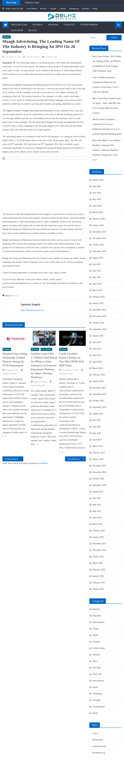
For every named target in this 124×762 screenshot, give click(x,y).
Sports (95, 687)
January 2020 (98, 576)
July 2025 (96, 264)
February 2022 (98, 531)
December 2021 (99, 543)
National (53, 9)
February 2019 (98, 582)
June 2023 (96, 427)
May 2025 (96, 277)
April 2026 (97, 206)
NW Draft (96, 668)
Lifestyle (62, 9)
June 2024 (96, 349)
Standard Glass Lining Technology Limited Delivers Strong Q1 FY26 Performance (15, 359)
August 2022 (97, 492)
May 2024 (96, 355)
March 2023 (97, 446)
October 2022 (98, 479)
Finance (95, 629)
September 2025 (99, 251)
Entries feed (97, 740)
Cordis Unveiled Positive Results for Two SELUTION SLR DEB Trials (71, 359)
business (14, 295)
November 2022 (99, 472)
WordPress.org (98, 753)
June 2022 (96, 505)
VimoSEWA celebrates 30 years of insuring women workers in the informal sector (76, 459)
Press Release (32, 9)
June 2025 (96, 271)
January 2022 (98, 537)
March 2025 (97, 290)
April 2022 (97, 518)
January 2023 (98, 459)
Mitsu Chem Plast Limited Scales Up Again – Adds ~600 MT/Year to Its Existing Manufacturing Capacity (106, 105)
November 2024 (99, 316)
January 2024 (98, 381)
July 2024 (96, 342)
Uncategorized (98, 706)
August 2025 (97, 258)
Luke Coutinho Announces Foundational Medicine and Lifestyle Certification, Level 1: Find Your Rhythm (70, 4)
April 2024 (97, 362)
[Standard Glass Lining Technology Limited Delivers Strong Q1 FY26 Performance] (16, 338)
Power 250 (97, 674)
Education (85, 9)
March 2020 (97, 563)
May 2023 (96, 433)
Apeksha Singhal (33, 57)
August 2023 (97, 414)
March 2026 (97, 212)
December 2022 (99, 466)
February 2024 (98, 375)
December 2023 (99, 388)
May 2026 (96, 199)
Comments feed (99, 746)
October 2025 (98, 245)
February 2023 (98, 453)
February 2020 (98, 569)
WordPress (43, 463)
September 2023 (99, 407)
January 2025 (98, 303)
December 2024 (99, 310)
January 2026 (98, 225)
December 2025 (99, 232)
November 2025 (99, 238)
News (94, 661)
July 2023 (96, 420)
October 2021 (98, 556)
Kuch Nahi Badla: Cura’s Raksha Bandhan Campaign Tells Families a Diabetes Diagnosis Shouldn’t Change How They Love (106, 150)
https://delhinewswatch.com (32, 310)
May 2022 (96, 511)
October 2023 (98, 401)
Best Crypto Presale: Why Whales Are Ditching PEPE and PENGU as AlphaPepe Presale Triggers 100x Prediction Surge (106, 63)
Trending (96, 700)
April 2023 (97, 440)
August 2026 (97, 180)
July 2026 (96, 186)
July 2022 (96, 498)
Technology (97, 694)
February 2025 (98, 297)
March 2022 (97, 524)
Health (95, 9)
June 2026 (96, 193)
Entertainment (74, 9)
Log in (95, 733)
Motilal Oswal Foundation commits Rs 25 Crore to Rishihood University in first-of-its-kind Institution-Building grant (106, 126)
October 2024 (98, 323)
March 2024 (97, 368)
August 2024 (97, 336)
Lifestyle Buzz (98, 648)
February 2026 (98, 219)
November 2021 (99, 550)
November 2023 (99, 394)
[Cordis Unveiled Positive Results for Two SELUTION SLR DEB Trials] (72, 338)
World (95, 713)
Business (43, 9)
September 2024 (99, 329)
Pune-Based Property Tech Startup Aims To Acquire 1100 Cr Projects (14, 459)
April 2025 (97, 284)
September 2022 (99, 485)
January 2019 (98, 589)
